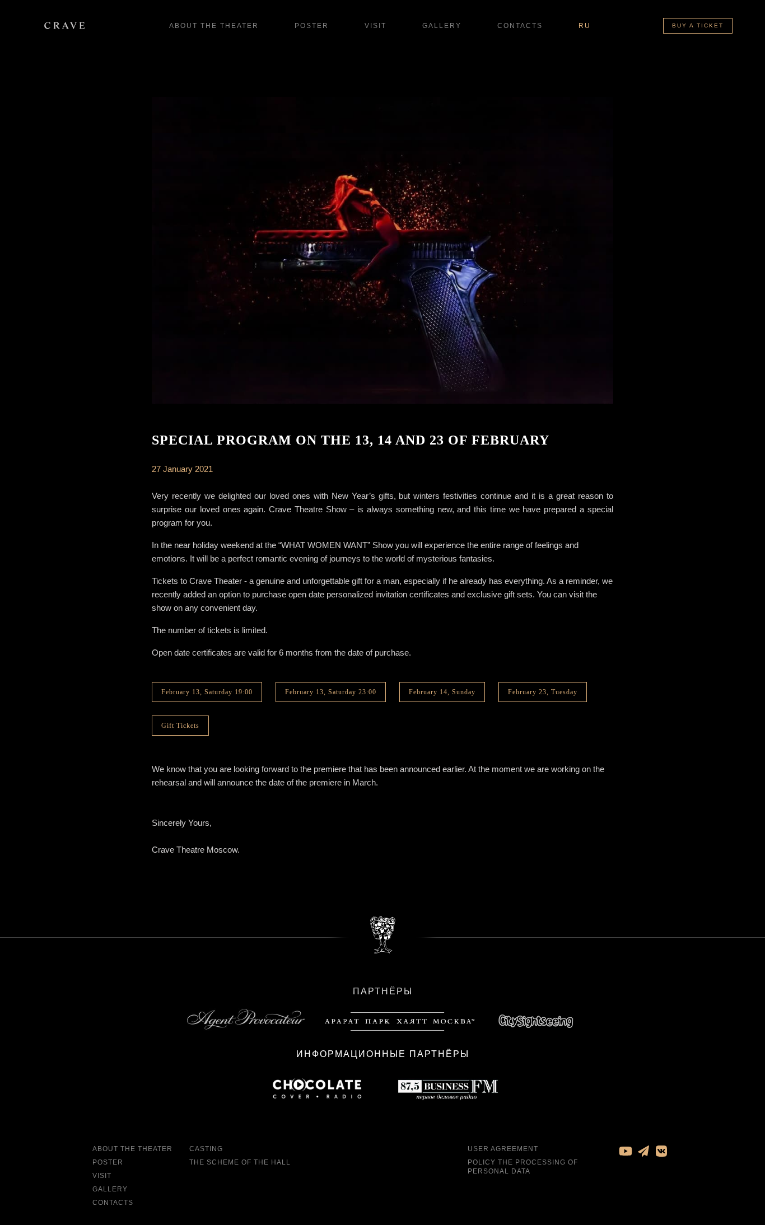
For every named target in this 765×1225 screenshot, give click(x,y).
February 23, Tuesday (542, 692)
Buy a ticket (698, 25)
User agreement (503, 1149)
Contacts (520, 26)
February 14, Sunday (442, 692)
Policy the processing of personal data (523, 1166)
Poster (312, 26)
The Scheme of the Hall (240, 1162)
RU (585, 26)
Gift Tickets (180, 726)
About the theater (214, 26)
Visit (375, 26)
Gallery (441, 26)
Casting (206, 1149)
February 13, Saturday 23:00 (330, 692)
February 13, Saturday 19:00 (207, 692)
